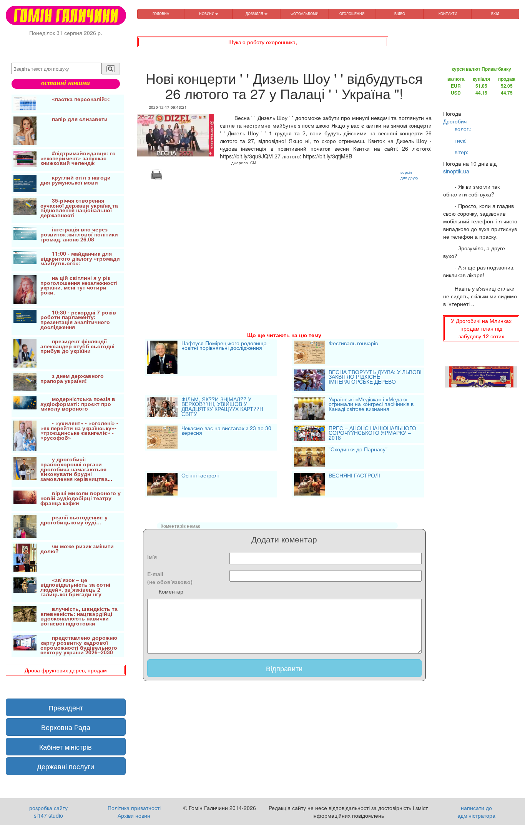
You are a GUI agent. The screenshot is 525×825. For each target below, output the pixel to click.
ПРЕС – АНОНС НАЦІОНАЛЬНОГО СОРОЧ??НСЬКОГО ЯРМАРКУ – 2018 (372, 433)
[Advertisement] (284, 246)
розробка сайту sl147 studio (48, 811)
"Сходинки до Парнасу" (358, 450)
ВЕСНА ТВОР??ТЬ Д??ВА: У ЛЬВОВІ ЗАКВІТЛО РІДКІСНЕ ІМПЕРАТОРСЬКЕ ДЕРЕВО (375, 377)
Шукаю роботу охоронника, (262, 42)
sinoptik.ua (456, 171)
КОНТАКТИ (448, 13)
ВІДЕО (399, 13)
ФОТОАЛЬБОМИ (304, 13)
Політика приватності (134, 808)
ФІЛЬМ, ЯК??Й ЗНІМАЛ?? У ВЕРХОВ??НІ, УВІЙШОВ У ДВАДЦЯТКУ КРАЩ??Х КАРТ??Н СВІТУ (222, 407)
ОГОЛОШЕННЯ (352, 13)
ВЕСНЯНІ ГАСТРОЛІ (354, 476)
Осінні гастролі (200, 476)
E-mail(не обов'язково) (170, 577)
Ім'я (152, 557)
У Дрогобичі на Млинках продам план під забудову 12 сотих (481, 328)
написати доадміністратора (476, 811)
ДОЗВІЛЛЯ (255, 13)
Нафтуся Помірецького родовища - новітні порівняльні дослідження (225, 346)
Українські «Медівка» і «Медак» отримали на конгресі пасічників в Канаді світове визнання (371, 404)
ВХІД (495, 13)
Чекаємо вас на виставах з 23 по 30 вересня (226, 431)
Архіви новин (134, 815)
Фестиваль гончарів (353, 344)
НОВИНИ (207, 13)
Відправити (284, 668)
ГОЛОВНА (161, 13)
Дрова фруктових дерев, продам (66, 670)
